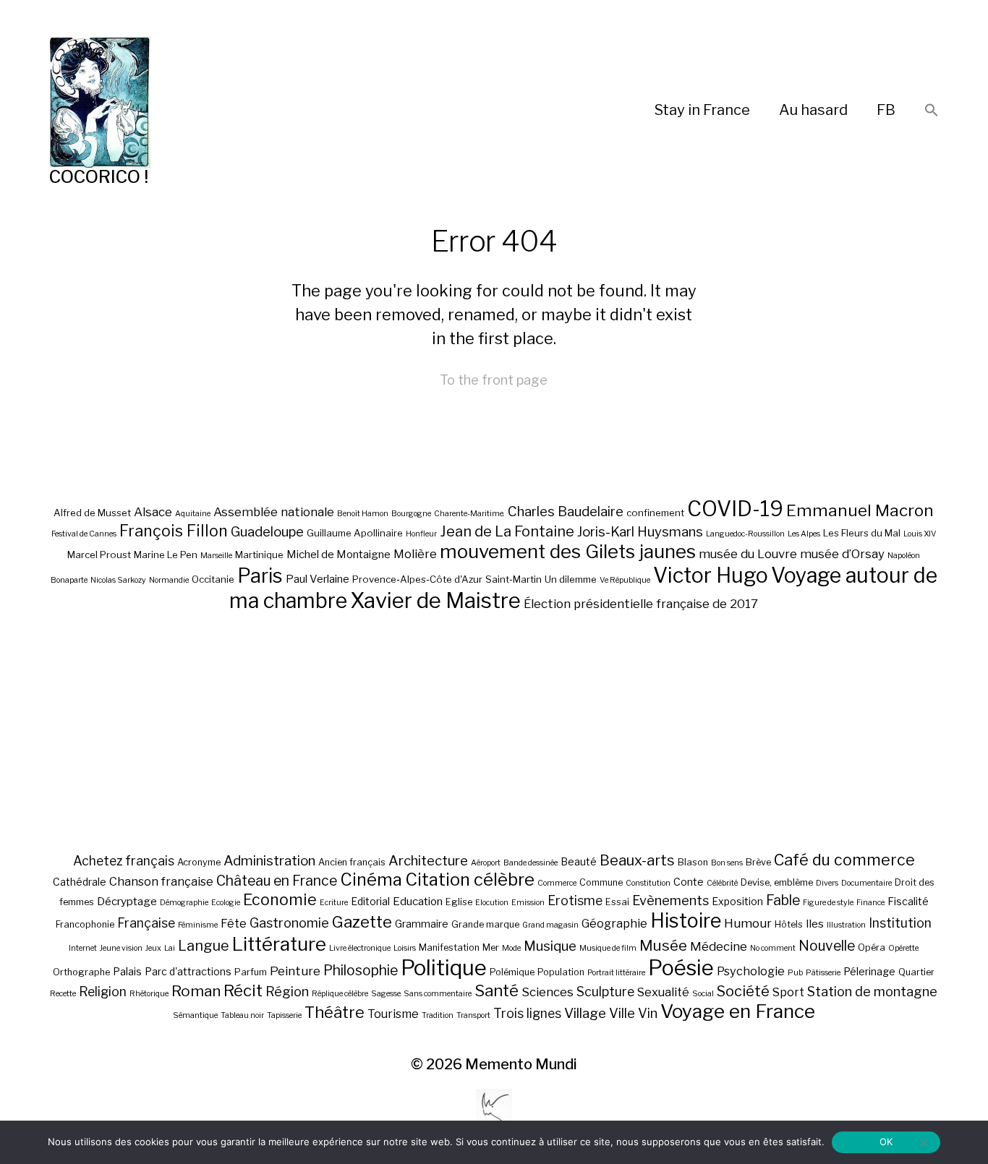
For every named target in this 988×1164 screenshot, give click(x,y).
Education (418, 901)
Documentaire (866, 883)
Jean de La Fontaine (507, 531)
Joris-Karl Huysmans (640, 531)
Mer (490, 947)
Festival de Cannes (83, 534)
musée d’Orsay (842, 554)
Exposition (737, 901)
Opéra (871, 947)
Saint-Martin (513, 579)
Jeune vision (121, 948)
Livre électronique (360, 948)
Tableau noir (242, 1015)
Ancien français (352, 862)
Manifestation (449, 947)
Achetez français (123, 860)
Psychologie (751, 971)
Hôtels (789, 924)
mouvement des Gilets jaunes (568, 551)
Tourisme (393, 1013)
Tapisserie (284, 1015)
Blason (693, 862)
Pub (795, 972)
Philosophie (360, 970)
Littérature (279, 944)
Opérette (903, 948)
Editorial (370, 901)
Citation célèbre (470, 879)
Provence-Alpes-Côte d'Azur (417, 579)
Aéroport (486, 863)
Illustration (846, 925)
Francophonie (85, 924)
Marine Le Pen (165, 554)
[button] (931, 111)
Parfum (250, 972)
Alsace (153, 512)
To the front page (494, 380)
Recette (63, 993)
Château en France (276, 880)
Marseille (216, 555)
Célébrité (722, 883)
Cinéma (371, 879)
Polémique (512, 972)
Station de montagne (872, 991)
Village (585, 1013)
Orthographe (81, 972)
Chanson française (161, 881)
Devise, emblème (777, 882)
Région (287, 991)
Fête (234, 923)
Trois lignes (527, 1013)
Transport (473, 1015)
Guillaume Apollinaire (355, 533)
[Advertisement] (494, 731)
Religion (103, 991)
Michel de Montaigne (338, 554)
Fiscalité (908, 901)
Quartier (916, 972)
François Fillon (173, 530)
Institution (900, 922)
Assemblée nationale (273, 512)
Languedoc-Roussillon (745, 534)
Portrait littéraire (616, 972)
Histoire (685, 921)
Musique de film (607, 948)
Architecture (428, 860)
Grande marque (485, 924)
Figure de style (828, 902)
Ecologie (225, 902)
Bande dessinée (530, 863)
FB (886, 110)
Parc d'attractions (188, 971)
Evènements (670, 900)
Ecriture (334, 902)
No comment (773, 948)
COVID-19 (735, 508)
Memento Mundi (521, 1064)
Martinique (259, 554)
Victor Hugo (710, 575)
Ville (622, 1013)
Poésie (681, 967)
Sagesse (386, 993)
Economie (280, 899)
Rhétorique (149, 993)
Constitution (648, 883)
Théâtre (335, 1012)
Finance (870, 902)
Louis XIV (920, 534)
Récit (243, 990)
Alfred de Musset (92, 512)
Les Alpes (804, 534)
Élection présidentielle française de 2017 (641, 603)
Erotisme (575, 900)
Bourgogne (411, 513)
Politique (444, 967)
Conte (688, 882)
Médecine (718, 946)
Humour (748, 923)
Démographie (184, 902)
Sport (788, 992)
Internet (83, 948)
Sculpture (605, 991)
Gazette (362, 921)
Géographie (614, 923)
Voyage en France (737, 1011)
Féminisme (198, 925)
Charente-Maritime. (469, 513)
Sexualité (663, 992)
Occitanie (213, 579)
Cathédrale (79, 882)
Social (703, 993)
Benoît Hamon (362, 513)
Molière (415, 554)
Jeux (153, 948)
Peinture (295, 971)
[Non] (923, 1142)
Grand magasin (550, 925)
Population (560, 972)
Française (146, 922)
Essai (617, 901)
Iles (815, 923)
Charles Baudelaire (565, 511)
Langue (203, 945)
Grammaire (421, 923)
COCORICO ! (98, 176)
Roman (196, 991)
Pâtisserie (823, 972)
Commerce (556, 883)
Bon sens (727, 863)
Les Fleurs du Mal (861, 533)
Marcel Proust (99, 554)
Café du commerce (844, 859)
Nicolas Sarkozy (118, 580)
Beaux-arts (637, 860)
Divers (827, 883)
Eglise (459, 901)
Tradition (437, 1015)
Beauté (579, 861)
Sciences (547, 992)
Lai (169, 948)
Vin (647, 1013)
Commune (601, 882)
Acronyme (199, 862)
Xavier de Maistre (435, 600)
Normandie (169, 580)
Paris (260, 576)
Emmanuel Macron (860, 510)
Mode (511, 948)
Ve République (625, 580)
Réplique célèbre (340, 993)
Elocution (491, 902)
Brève (758, 862)
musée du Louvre (748, 554)
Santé (496, 990)
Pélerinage (869, 971)
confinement (655, 512)
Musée (663, 945)
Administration (269, 860)
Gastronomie (289, 922)
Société (743, 991)
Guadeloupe (267, 531)
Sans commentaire (438, 993)
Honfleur (421, 534)
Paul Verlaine (317, 579)
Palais (127, 971)
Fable (783, 900)
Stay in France (702, 110)
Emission (528, 902)
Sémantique (195, 1015)
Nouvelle (827, 945)
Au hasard (813, 110)
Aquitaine (192, 513)
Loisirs (404, 948)
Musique (550, 946)
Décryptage (127, 901)
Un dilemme (571, 579)
